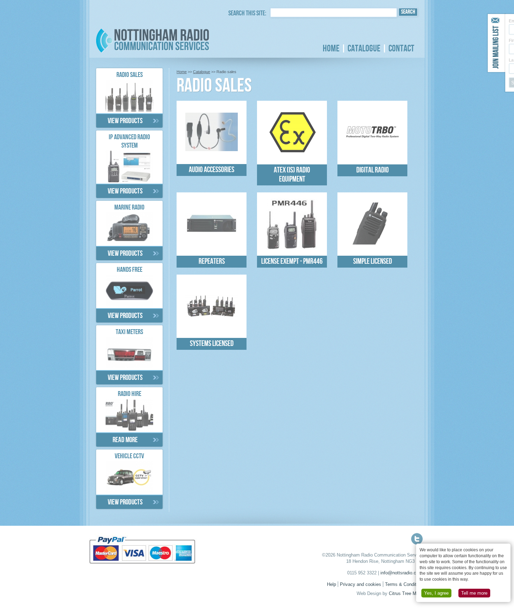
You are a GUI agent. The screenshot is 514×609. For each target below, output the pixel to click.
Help (331, 584)
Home (331, 48)
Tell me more (474, 593)
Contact (401, 48)
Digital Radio (372, 171)
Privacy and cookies (360, 584)
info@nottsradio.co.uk (402, 573)
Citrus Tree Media (407, 593)
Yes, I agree (436, 593)
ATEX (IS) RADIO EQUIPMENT (292, 175)
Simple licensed (372, 262)
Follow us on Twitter (417, 539)
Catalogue (364, 48)
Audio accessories (211, 171)
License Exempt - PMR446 (292, 262)
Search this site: (247, 13)
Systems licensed (212, 344)
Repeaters (212, 262)
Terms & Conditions (405, 584)
